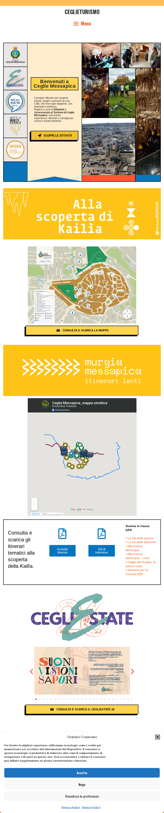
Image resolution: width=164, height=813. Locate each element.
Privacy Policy (71, 807)
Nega (82, 784)
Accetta (82, 772)
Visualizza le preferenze (82, 796)
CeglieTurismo (82, 12)
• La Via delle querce (140, 538)
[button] (157, 737)
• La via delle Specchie (141, 542)
